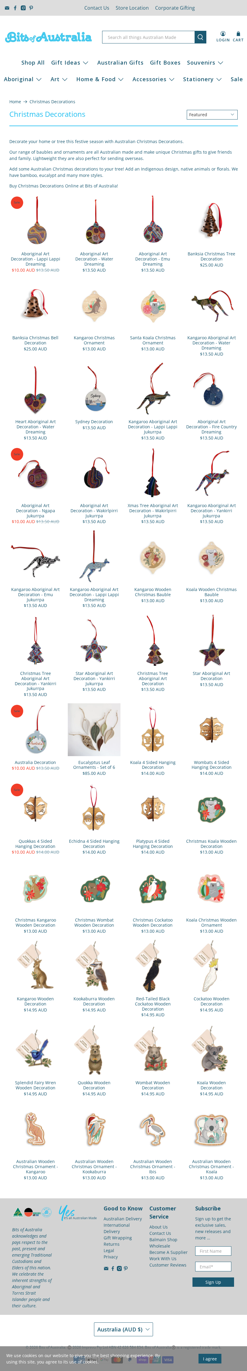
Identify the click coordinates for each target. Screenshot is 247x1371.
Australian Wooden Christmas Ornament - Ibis (152, 1166)
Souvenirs (201, 62)
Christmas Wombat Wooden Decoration (94, 922)
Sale (237, 79)
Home (15, 102)
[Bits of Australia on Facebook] (15, 8)
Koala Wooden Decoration (211, 1085)
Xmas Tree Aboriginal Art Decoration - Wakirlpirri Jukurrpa (153, 510)
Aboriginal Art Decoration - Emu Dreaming (152, 259)
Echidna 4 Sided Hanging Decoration (94, 843)
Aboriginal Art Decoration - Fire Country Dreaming (211, 426)
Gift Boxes (165, 62)
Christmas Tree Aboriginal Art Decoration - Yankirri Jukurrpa (35, 680)
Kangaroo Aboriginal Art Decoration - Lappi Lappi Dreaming (94, 594)
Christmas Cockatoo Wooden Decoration (153, 922)
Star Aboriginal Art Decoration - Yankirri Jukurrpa (94, 678)
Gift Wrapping (118, 1238)
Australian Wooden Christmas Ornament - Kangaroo (35, 1166)
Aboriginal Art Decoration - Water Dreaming (94, 259)
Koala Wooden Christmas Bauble (211, 591)
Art (55, 79)
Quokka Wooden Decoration (94, 1085)
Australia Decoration (35, 762)
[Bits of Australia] (48, 37)
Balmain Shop (163, 1239)
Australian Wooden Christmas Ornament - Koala (211, 1166)
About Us (158, 1227)
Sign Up (213, 1282)
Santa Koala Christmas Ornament (153, 340)
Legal (109, 1250)
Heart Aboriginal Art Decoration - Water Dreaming (35, 426)
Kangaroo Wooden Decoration (35, 1001)
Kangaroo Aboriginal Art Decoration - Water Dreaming (211, 342)
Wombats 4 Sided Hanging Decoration (212, 764)
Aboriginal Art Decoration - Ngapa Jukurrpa (35, 510)
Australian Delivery (123, 1219)
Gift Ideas (65, 62)
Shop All (33, 62)
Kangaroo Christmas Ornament (94, 340)
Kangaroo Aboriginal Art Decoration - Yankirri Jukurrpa (211, 510)
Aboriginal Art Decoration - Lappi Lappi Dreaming (35, 259)
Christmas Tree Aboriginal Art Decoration (152, 678)
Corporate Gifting (175, 8)
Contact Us (96, 8)
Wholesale (159, 1246)
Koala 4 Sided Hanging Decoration (153, 764)
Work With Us (163, 1258)
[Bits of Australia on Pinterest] (31, 8)
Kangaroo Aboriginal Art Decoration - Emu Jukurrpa (35, 594)
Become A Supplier (168, 1252)
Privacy (111, 1257)
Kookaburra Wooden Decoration (94, 1001)
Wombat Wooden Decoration (153, 1085)
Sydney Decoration (94, 421)
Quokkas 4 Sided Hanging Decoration (35, 843)
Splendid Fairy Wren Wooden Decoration (35, 1085)
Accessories (150, 79)
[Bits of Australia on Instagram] (23, 8)
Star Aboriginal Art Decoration (211, 675)
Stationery (198, 79)
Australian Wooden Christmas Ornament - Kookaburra (94, 1166)
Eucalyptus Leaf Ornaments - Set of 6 (94, 764)
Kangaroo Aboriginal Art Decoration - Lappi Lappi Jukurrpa (152, 426)
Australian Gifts (120, 62)
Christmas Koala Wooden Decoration (211, 843)
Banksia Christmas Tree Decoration (211, 256)
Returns (112, 1244)
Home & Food (96, 79)
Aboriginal (19, 79)
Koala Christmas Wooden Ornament (211, 922)
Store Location (132, 8)
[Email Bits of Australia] (7, 8)
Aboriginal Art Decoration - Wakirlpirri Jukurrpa (94, 510)
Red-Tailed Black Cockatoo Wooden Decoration (153, 1003)
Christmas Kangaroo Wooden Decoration (35, 922)
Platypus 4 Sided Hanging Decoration (153, 843)
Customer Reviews (167, 1265)
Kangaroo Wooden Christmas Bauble (152, 591)
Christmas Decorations (52, 102)
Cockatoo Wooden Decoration (212, 1001)
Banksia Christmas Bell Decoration (35, 340)
